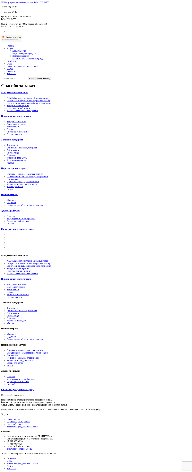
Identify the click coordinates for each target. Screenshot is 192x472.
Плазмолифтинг (14, 134)
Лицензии (11, 61)
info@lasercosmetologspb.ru (19, 449)
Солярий (11, 223)
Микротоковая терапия (18, 105)
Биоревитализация (16, 124)
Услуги (10, 48)
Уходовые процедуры (17, 158)
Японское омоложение (18, 132)
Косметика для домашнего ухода (28, 58)
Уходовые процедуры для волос (22, 184)
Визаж (10, 189)
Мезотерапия (13, 126)
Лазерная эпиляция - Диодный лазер (27, 98)
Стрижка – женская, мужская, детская (25, 174)
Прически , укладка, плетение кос (23, 181)
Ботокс (10, 129)
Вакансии (11, 71)
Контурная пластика (16, 121)
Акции (10, 68)
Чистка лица (13, 153)
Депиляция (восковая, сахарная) (22, 147)
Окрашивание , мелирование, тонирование (27, 176)
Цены (9, 63)
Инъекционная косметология (16, 279)
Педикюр (11, 202)
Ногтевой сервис (20, 56)
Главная (10, 46)
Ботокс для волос (15, 186)
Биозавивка (12, 179)
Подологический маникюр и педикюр (25, 205)
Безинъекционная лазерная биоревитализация (29, 103)
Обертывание (13, 150)
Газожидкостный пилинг (19, 108)
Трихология (12, 145)
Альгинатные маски (16, 160)
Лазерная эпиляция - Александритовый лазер (28, 100)
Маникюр (11, 200)
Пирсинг (11, 216)
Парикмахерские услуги (24, 53)
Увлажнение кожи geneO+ (22, 110)
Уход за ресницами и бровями (21, 218)
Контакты (11, 73)
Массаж (10, 163)
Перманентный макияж (18, 221)
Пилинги (11, 155)
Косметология (19, 51)
